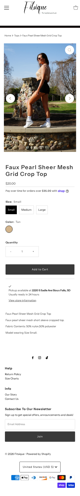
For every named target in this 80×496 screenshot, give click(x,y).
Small (11, 209)
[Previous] (10, 98)
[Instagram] (39, 358)
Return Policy (13, 374)
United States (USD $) (39, 466)
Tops (16, 35)
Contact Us (11, 398)
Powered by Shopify (38, 454)
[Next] (69, 98)
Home (8, 35)
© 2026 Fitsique (14, 454)
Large (42, 209)
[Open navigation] (6, 7)
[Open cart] (75, 8)
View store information (22, 300)
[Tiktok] (47, 358)
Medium (26, 209)
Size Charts (12, 378)
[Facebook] (33, 358)
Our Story (11, 394)
